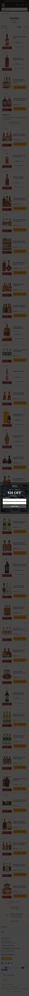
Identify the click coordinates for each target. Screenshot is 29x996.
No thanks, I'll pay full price (14, 509)
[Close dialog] (1, 484)
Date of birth (6, 497)
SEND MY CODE (14, 506)
